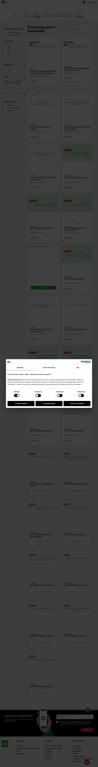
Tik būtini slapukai (21, 403)
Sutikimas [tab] (20, 367)
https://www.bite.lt (13, 380)
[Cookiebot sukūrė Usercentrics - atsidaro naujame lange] (82, 362)
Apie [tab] (77, 367)
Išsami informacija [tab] (49, 367)
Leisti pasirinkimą (49, 403)
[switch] (38, 395)
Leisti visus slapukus (77, 403)
